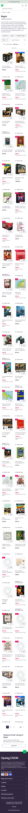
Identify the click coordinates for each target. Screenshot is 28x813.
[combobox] (14, 8)
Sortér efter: (9, 44)
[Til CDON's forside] (2, 5)
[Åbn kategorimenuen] (25, 5)
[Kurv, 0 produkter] (22, 5)
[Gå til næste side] (23, 727)
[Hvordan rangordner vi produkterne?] (4, 44)
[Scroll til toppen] (24, 751)
